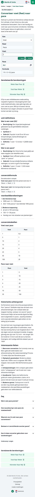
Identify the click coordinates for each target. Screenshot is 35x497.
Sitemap (17, 484)
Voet (4, 51)
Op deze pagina (6, 9)
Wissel (30, 58)
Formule (5, 69)
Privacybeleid (18, 482)
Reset (22, 58)
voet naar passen (18, 6)
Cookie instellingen (17, 487)
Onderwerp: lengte (7, 441)
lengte (9, 6)
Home (3, 6)
